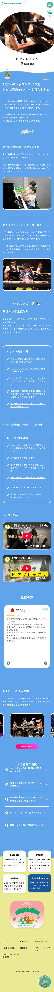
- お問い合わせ (41, 941)
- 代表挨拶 (23, 941)
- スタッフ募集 (9, 948)
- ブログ (6, 941)
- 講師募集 (23, 948)
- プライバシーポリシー (43, 949)
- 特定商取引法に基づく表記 (11, 955)
